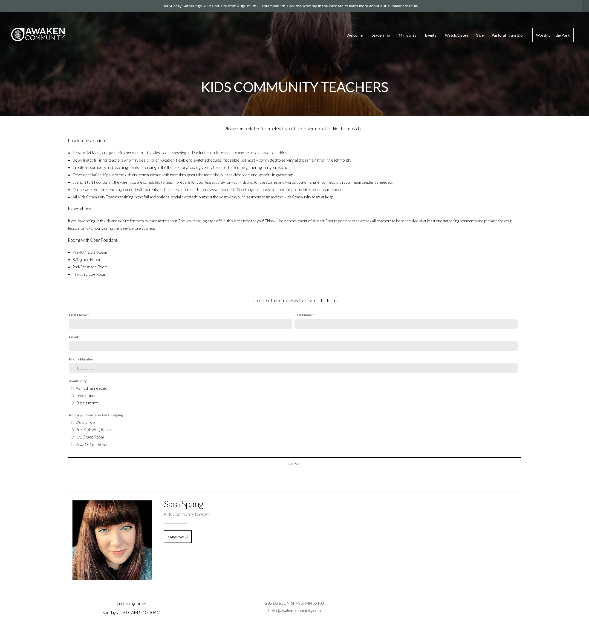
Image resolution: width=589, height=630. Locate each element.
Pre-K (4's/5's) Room (93, 429)
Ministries (408, 35)
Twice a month (88, 395)
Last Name (303, 315)
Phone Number (81, 359)
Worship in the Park (553, 35)
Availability (78, 381)
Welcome (355, 35)
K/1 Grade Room (90, 437)
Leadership (381, 35)
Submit (294, 464)
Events (431, 35)
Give (480, 35)
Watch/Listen (456, 35)
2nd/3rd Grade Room (93, 444)
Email (73, 337)
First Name (78, 315)
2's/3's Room (87, 422)
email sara (178, 536)
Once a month (87, 403)
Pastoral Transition (508, 35)
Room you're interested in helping (96, 415)
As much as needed (91, 388)
